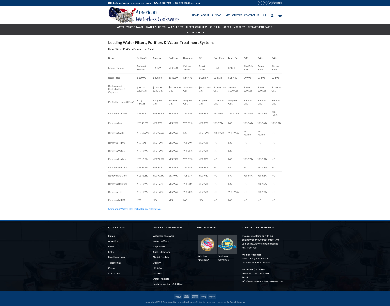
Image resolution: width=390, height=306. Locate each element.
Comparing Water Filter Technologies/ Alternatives (134, 208)
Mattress (239, 27)
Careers (237, 15)
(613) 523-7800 (258, 269)
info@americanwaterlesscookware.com (131, 3)
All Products (195, 32)
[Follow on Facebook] (260, 3)
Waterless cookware (163, 235)
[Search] (264, 15)
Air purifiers (159, 246)
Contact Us (251, 15)
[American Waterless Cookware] (145, 15)
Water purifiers (161, 241)
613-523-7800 (164, 3)
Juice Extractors (161, 251)
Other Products (161, 278)
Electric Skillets (196, 27)
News (218, 15)
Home (195, 15)
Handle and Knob (117, 257)
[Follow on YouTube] (279, 3)
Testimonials (114, 262)
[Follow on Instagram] (265, 3)
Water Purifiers (155, 27)
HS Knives (158, 267)
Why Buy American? (203, 257)
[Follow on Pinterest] (274, 3)
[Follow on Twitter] (270, 3)
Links (227, 15)
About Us (207, 15)
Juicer (227, 27)
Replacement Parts (260, 27)
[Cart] (280, 15)
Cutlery (215, 27)
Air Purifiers (175, 27)
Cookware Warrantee (223, 257)
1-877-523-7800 (180, 3)
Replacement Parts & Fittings (168, 284)
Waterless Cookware (130, 27)
